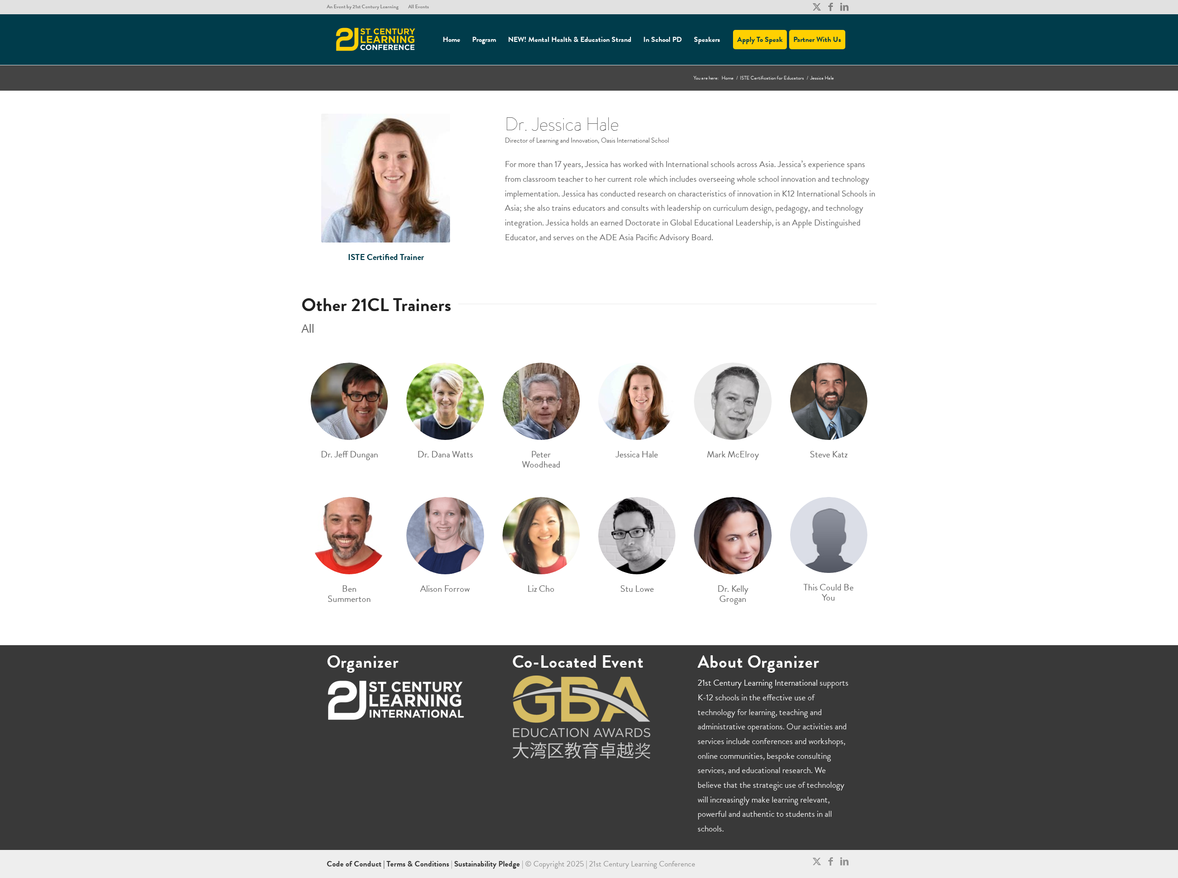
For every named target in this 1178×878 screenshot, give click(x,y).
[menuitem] (365, 7)
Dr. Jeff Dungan (349, 454)
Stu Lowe (637, 588)
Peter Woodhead (541, 459)
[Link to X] (816, 7)
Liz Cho (540, 588)
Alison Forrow (445, 588)
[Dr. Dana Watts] (445, 401)
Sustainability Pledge (488, 864)
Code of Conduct (355, 864)
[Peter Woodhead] (541, 401)
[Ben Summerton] (349, 535)
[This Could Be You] (828, 535)
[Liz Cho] (541, 535)
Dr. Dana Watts (445, 454)
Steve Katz (829, 454)
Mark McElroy (733, 454)
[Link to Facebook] (830, 7)
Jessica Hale (637, 454)
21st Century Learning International (758, 682)
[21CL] (376, 39)
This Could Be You (828, 592)
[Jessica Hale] (637, 401)
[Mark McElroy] (732, 401)
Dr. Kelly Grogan (732, 594)
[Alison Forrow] (445, 535)
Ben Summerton (349, 594)
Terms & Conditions (418, 864)
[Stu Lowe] (637, 535)
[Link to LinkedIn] (844, 7)
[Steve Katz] (828, 401)
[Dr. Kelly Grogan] (732, 535)
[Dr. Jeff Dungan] (349, 401)
